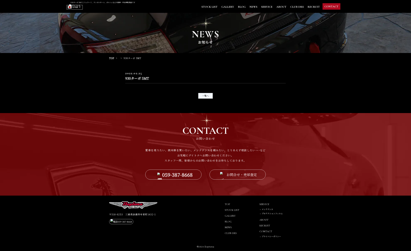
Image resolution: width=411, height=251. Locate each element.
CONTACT (331, 6)
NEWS (253, 7)
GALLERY (227, 7)
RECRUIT (314, 7)
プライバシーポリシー (271, 236)
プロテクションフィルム (272, 213)
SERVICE (266, 7)
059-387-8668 (177, 174)
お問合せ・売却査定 (242, 174)
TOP (111, 58)
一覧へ (205, 95)
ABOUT (281, 7)
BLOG (242, 7)
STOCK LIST (209, 7)
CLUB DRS (297, 7)
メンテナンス (267, 209)
